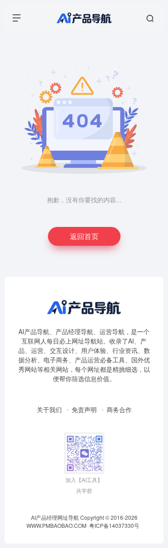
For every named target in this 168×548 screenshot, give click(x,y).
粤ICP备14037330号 (114, 525)
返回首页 (84, 236)
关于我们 (49, 409)
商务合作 (119, 409)
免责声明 (84, 409)
